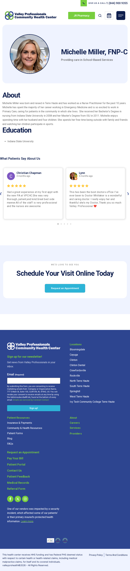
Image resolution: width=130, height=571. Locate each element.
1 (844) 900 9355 (117, 3)
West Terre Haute (79, 396)
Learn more (27, 521)
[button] (100, 15)
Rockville (75, 375)
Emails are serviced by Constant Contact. (31, 400)
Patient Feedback (18, 476)
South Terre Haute (80, 386)
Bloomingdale (77, 349)
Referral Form (16, 488)
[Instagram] (25, 499)
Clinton (73, 359)
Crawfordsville (78, 370)
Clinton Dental (77, 365)
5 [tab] (70, 224)
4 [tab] (67, 224)
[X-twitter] (18, 499)
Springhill (75, 391)
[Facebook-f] (10, 499)
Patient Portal (16, 464)
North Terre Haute (79, 380)
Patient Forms (15, 433)
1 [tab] (58, 224)
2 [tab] (61, 224)
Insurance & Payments (19, 422)
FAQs (10, 443)
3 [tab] (64, 224)
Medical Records (18, 482)
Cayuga (74, 354)
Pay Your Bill (15, 458)
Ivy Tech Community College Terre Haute (92, 401)
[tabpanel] (33, 193)
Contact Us (14, 470)
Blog (9, 438)
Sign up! (33, 408)
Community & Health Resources (24, 428)
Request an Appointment (23, 452)
